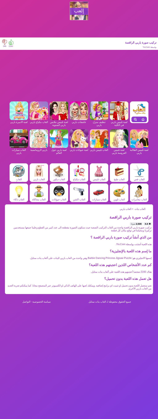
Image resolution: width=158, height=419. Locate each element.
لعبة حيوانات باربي (79, 150)
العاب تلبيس (99, 179)
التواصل (26, 301)
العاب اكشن (79, 199)
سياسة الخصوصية (41, 301)
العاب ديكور (59, 179)
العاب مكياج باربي (39, 122)
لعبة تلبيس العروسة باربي (119, 151)
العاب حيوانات (59, 199)
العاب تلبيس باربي (99, 150)
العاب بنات (140, 209)
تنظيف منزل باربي (99, 123)
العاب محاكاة (39, 199)
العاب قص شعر (139, 181)
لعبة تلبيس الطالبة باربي (139, 151)
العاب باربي (39, 179)
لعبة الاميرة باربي (19, 122)
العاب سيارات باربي (19, 151)
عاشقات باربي (79, 122)
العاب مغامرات (139, 199)
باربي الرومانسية (38, 150)
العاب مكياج (79, 179)
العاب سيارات (99, 199)
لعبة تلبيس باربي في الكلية (119, 123)
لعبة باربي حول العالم (59, 151)
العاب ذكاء (19, 199)
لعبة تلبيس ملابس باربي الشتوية (59, 123)
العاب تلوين (119, 199)
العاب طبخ (119, 179)
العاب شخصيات (19, 181)
